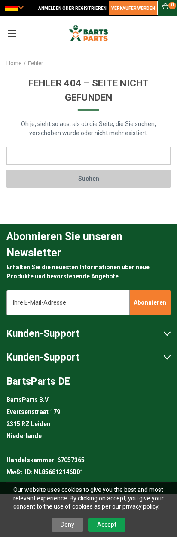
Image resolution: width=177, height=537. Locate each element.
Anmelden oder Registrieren (72, 8)
